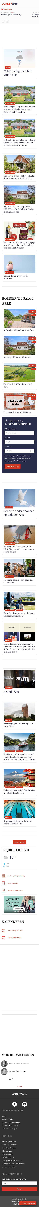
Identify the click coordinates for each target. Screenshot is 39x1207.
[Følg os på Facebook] (14, 1104)
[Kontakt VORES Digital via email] (24, 1104)
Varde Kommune (8, 1157)
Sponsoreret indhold (9, 1167)
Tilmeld (19, 1189)
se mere (19, 1087)
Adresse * (8, 447)
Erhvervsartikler (7, 1154)
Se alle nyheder (19, 842)
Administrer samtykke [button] (10, 1129)
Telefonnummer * (11, 429)
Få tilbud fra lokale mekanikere (13, 1164)
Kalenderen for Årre (9, 1148)
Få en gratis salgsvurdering (11, 1161)
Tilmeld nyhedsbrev (28, 1203)
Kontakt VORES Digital (10, 1126)
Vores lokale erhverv (9, 1145)
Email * (7, 438)
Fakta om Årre (7, 1151)
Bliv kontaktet (12, 466)
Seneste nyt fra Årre (9, 1142)
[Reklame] (19, 904)
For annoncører (7, 1119)
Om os (4, 1116)
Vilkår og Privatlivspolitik (11, 1122)
